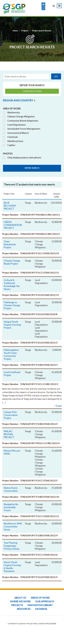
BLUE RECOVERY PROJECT (10, 205)
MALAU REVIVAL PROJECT (9, 434)
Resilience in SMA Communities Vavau (13, 526)
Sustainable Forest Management (23, 128)
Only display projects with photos (24, 157)
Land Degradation (16, 124)
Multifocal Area (15, 141)
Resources (24, 609)
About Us (20, 597)
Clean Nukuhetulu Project (10, 244)
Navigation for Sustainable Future (11, 507)
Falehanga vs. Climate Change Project (12, 305)
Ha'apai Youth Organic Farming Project (12, 324)
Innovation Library (40, 605)
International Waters (18, 133)
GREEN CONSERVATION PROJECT (13, 225)
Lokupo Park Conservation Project (11, 415)
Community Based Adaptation (22, 120)
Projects (17, 605)
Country (28, 194)
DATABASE (41, 609)
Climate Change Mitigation (21, 116)
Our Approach (44, 601)
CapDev (11, 145)
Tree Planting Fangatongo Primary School (11, 545)
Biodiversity (13, 112)
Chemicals (12, 137)
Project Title (9, 194)
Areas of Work (40, 597)
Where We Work (20, 601)
